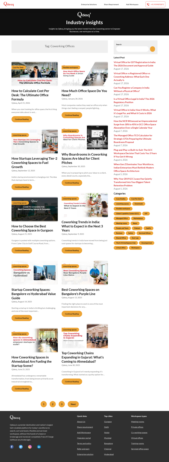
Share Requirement (111, 4)
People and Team (122, 228)
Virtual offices (137, 438)
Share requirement (85, 427)
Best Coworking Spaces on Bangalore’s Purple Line (80, 292)
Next (73, 404)
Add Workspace (132, 4)
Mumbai (107, 438)
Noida (106, 432)
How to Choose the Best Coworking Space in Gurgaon (32, 228)
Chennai (107, 449)
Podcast (137, 228)
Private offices (137, 427)
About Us (81, 421)
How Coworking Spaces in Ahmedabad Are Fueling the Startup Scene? (32, 361)
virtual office (120, 248)
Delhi (106, 427)
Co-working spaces (139, 432)
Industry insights (84, 22)
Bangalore (108, 443)
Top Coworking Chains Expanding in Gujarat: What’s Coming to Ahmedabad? (83, 357)
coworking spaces (122, 204)
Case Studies (120, 199)
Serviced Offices (145, 233)
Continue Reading (22, 119)
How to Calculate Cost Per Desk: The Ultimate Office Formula (30, 95)
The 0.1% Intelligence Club (125, 243)
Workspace (135, 248)
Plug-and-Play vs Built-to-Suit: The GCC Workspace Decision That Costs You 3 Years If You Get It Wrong (135, 153)
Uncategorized (146, 243)
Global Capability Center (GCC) (127, 214)
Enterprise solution (85, 454)
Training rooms (137, 443)
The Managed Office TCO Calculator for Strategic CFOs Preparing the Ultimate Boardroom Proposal (133, 138)
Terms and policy (84, 443)
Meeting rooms (121, 223)
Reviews (119, 233)
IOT (146, 214)
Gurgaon (108, 421)
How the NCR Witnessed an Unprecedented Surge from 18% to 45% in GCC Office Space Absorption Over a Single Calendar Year (135, 124)
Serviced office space (140, 449)
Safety (130, 233)
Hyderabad (109, 454)
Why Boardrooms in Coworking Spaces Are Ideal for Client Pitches (84, 158)
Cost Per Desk (136, 199)
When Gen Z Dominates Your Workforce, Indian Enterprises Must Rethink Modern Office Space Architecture (134, 167)
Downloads (139, 204)
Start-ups (135, 238)
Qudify (148, 228)
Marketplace (138, 218)
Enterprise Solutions (89, 4)
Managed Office (122, 218)
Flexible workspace (123, 209)
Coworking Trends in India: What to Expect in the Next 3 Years (82, 226)
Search (118, 44)
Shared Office (121, 238)
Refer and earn (83, 449)
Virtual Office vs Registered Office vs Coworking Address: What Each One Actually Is (132, 76)
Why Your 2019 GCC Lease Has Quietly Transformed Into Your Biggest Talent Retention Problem (133, 182)
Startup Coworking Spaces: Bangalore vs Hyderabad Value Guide (34, 294)
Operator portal (84, 438)
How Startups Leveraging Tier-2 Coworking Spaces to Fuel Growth (34, 162)
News (135, 223)
